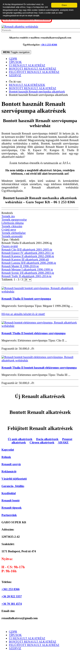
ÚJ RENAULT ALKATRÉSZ (27, 65)
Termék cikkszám (11, 226)
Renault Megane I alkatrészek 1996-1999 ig (27, 269)
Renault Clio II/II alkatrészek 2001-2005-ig (26, 249)
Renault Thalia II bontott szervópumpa (26, 298)
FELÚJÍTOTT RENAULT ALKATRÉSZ (34, 72)
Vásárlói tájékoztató (14, 478)
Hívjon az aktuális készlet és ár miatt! (23, 314)
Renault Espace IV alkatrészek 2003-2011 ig (27, 252)
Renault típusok (11, 507)
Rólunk (6, 457)
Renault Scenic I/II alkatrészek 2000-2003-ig (27, 272)
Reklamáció (8, 471)
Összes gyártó (9, 246)
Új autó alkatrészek (20, 439)
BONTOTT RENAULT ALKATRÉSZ (32, 68)
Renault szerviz (11, 464)
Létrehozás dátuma (12, 223)
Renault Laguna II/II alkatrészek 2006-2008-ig (28, 262)
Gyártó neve (8, 229)
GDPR (13, 58)
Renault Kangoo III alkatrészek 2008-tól (25, 259)
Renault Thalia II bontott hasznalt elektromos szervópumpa (39, 367)
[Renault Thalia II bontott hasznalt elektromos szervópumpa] (40, 360)
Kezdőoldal (8, 493)
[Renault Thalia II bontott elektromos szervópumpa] (40, 325)
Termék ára (8, 216)
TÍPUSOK (15, 62)
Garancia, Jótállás (12, 486)
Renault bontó (10, 500)
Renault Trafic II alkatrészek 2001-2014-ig (26, 276)
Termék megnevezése (14, 219)
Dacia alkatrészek (47, 439)
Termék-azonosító (12, 236)
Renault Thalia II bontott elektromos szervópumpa (33, 333)
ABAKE (63, 442)
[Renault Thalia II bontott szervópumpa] (40, 291)
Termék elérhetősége (13, 232)
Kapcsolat (7, 449)
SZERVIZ (15, 75)
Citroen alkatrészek (42, 442)
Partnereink (9, 515)
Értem (64, 5)
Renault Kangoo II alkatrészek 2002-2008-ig (27, 256)
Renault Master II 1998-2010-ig (20, 266)
